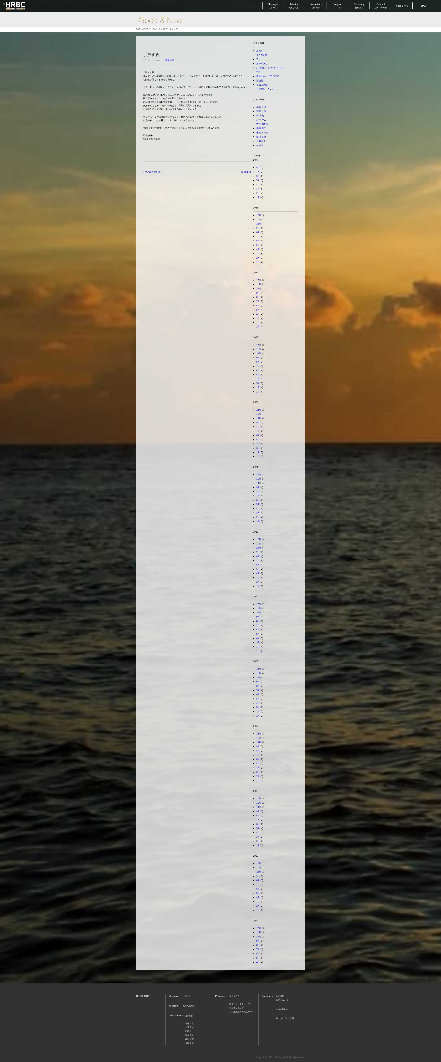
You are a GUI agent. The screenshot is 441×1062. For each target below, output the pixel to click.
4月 (258, 184)
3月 (258, 188)
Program (337, 6)
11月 (258, 219)
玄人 (258, 72)
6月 (258, 176)
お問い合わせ (282, 1000)
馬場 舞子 (169, 60)
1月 (258, 197)
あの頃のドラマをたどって (269, 68)
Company (359, 6)
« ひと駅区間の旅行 (153, 172)
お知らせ (260, 141)
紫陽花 (259, 80)
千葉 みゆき (262, 132)
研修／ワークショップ (239, 1004)
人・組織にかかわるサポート (242, 1012)
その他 (259, 145)
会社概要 (280, 996)
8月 (258, 167)
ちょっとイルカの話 (285, 1018)
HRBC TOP (142, 996)
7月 (258, 172)
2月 (258, 193)
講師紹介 (189, 1015)
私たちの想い (189, 1006)
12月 (258, 215)
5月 (258, 180)
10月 (258, 224)
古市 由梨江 (262, 124)
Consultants (316, 6)
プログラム (234, 996)
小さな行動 (262, 55)
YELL (259, 59)
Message (273, 6)
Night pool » (247, 172)
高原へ (259, 50)
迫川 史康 (261, 136)
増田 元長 (261, 111)
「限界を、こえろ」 (266, 89)
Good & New (160, 20)
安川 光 (260, 115)
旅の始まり (262, 63)
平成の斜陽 (262, 84)
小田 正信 (261, 107)
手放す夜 (151, 54)
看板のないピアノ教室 (267, 76)
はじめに (187, 996)
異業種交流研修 (236, 1008)
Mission (294, 6)
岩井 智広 (261, 120)
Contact (380, 6)
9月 (258, 228)
